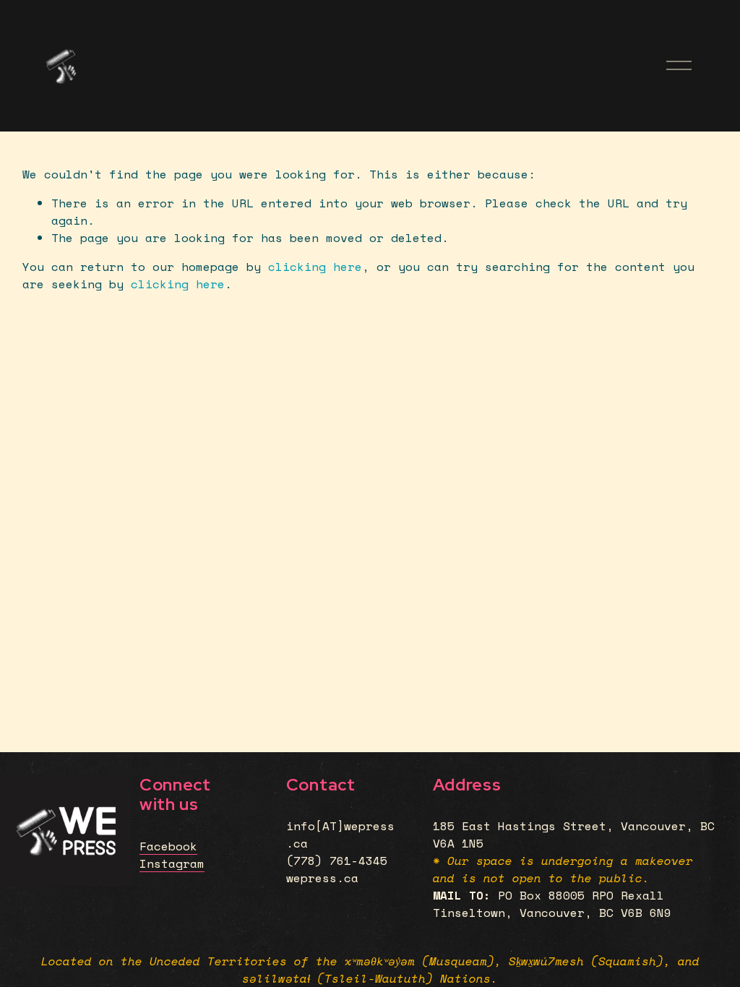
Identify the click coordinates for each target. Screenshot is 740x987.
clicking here (315, 266)
